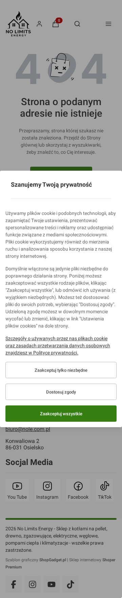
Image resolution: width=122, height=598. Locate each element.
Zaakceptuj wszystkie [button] (61, 413)
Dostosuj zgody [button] (61, 392)
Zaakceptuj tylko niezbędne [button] (61, 370)
